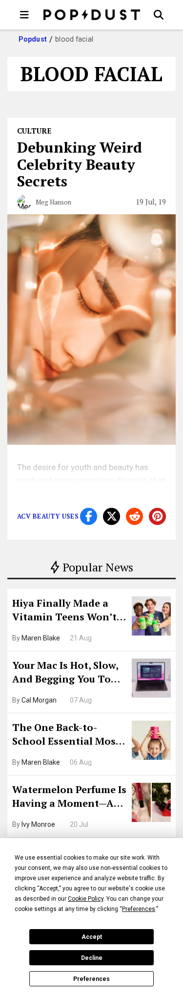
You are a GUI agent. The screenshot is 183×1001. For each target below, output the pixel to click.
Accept (91, 936)
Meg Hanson (53, 202)
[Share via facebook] (88, 516)
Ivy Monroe (38, 824)
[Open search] (158, 14)
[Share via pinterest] (157, 516)
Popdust (33, 39)
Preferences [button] (138, 909)
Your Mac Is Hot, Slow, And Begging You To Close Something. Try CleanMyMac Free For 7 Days (68, 673)
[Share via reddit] (134, 516)
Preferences (91, 979)
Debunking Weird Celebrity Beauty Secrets (79, 164)
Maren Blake (40, 638)
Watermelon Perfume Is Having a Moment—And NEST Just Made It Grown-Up (69, 797)
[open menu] (24, 14)
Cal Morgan (39, 700)
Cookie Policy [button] (85, 898)
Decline (91, 958)
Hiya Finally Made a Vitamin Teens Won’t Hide (64, 611)
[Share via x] (111, 516)
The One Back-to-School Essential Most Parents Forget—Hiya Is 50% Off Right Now (68, 735)
